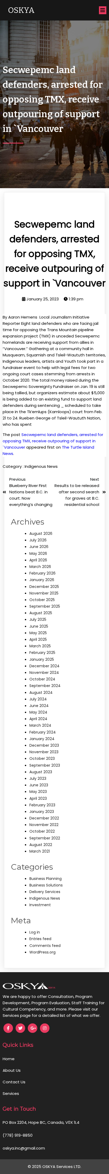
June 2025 (38, 626)
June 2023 (38, 785)
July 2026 (38, 540)
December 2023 (44, 745)
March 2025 (40, 646)
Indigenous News (41, 466)
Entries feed (40, 938)
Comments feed (45, 945)
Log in (34, 932)
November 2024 (44, 672)
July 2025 (37, 619)
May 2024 (38, 712)
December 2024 (44, 666)
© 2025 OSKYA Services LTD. (54, 1166)
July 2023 (37, 778)
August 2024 (41, 692)
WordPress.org (42, 952)
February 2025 (42, 652)
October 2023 (42, 758)
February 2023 (42, 805)
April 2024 (38, 718)
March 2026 (40, 566)
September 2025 (44, 606)
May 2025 (38, 632)
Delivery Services (44, 891)
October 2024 (42, 679)
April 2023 (38, 798)
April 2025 (38, 639)
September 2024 (45, 685)
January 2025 (41, 659)
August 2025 (40, 613)
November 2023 (43, 752)
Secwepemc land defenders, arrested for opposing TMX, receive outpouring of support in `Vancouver (53, 441)
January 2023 (41, 811)
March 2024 (40, 725)
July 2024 (38, 699)
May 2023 (38, 791)
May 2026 (38, 553)
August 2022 (40, 844)
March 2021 (39, 851)
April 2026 (38, 560)
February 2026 (42, 573)
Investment (40, 905)
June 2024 (39, 705)
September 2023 (44, 765)
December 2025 (44, 586)
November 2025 (43, 593)
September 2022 (44, 838)
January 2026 (41, 579)
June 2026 (38, 546)
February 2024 (42, 732)
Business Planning (45, 878)
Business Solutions (46, 885)
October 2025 (42, 599)
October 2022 (42, 831)
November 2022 (43, 824)
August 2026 (40, 533)
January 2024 (41, 738)
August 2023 (40, 772)
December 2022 (44, 818)
